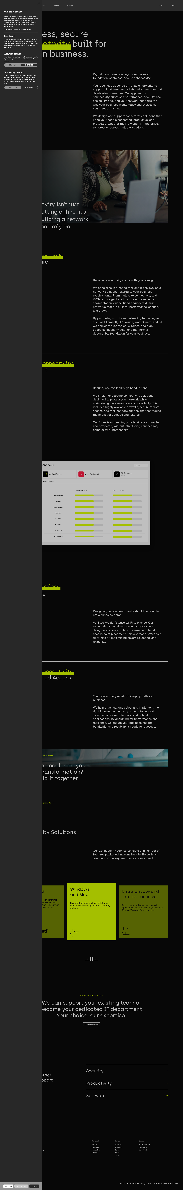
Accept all (8, 1186)
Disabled (29, 65)
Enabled (13, 65)
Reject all (34, 1186)
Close (39, 2)
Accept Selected (21, 1186)
